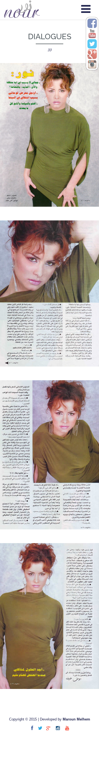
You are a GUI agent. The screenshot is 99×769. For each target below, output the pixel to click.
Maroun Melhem (76, 719)
